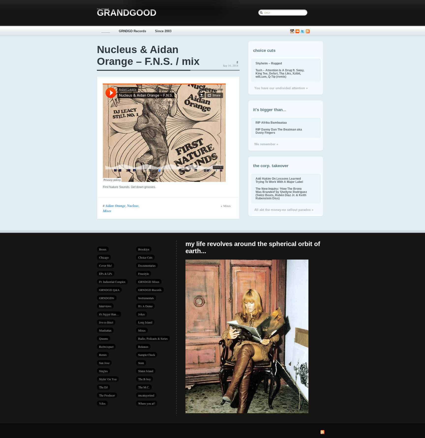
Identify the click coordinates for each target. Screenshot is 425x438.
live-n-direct (106, 322)
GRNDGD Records (132, 31)
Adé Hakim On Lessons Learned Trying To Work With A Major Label (279, 180)
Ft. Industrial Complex (112, 282)
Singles (103, 371)
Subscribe (308, 31)
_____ (105, 31)
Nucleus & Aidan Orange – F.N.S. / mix (148, 55)
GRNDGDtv (106, 298)
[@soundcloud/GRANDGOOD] (297, 31)
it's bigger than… (109, 314)
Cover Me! (105, 265)
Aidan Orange (115, 205)
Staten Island (145, 371)
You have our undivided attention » (281, 88)
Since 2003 (163, 31)
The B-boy (144, 379)
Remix (103, 355)
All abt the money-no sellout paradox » (283, 210)
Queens (103, 338)
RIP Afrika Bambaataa (271, 122)
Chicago (104, 257)
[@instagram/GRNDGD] (292, 31)
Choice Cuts (145, 257)
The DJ (103, 387)
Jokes (141, 314)
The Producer (107, 395)
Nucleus (132, 205)
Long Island (145, 322)
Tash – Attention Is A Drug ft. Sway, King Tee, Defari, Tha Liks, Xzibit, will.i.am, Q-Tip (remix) (280, 73)
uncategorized (146, 395)
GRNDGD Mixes (148, 282)
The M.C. (144, 387)
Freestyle (143, 274)
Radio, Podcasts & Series (153, 338)
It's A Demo (145, 306)
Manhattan (105, 330)
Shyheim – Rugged (269, 63)
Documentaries (147, 265)
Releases (143, 347)
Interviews (105, 306)
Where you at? (146, 403)
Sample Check (146, 355)
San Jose (104, 363)
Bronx (102, 249)
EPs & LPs (105, 274)
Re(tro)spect (106, 347)
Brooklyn (143, 249)
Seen (141, 363)
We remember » (266, 144)
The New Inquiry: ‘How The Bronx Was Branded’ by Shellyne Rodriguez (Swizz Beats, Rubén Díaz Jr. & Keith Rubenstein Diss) (281, 193)
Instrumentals (146, 298)
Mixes (107, 210)
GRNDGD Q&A (109, 290)
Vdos (102, 403)
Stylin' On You (108, 379)
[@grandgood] (302, 31)
